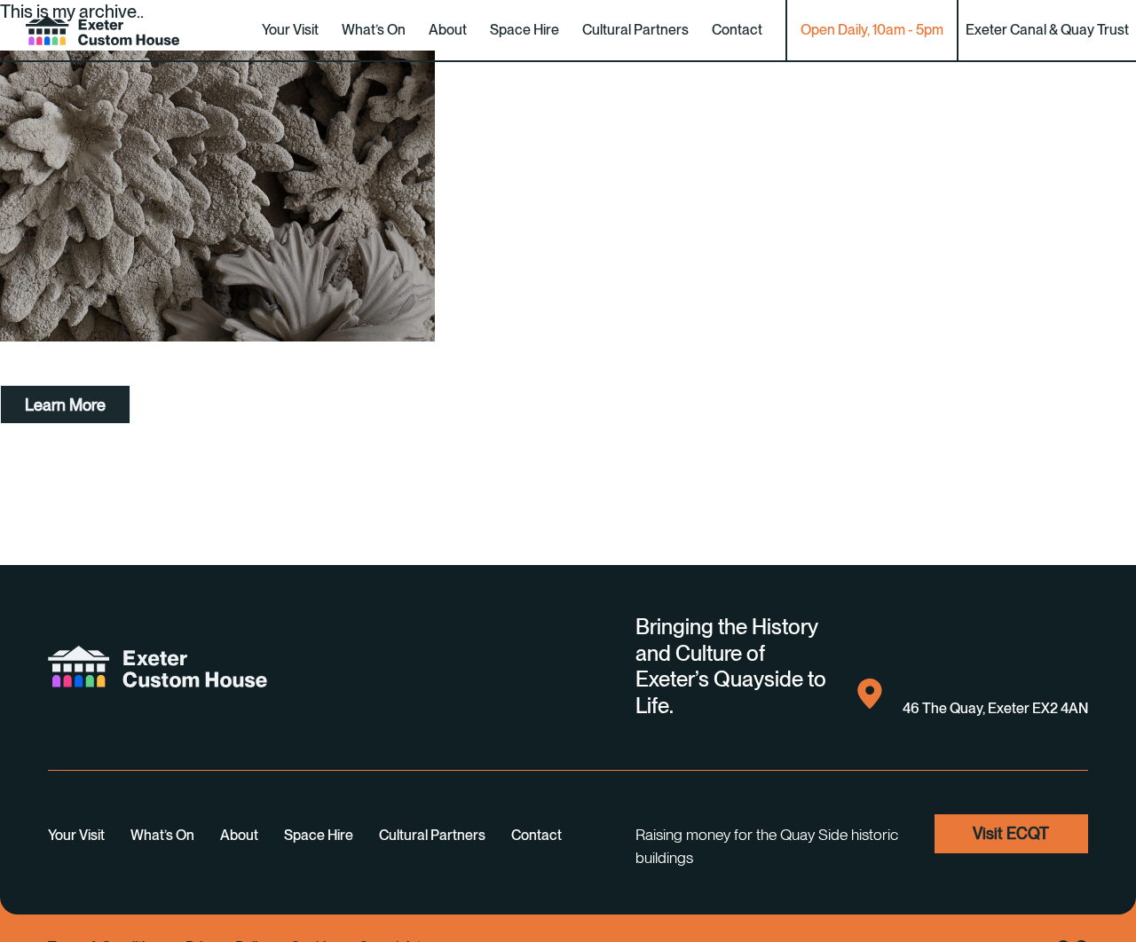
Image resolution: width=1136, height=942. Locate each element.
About (448, 29)
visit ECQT (1011, 833)
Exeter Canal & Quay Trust (1047, 29)
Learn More (65, 405)
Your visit (290, 29)
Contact (737, 29)
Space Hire (524, 29)
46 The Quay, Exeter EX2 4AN (995, 708)
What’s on (374, 29)
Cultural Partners (635, 29)
